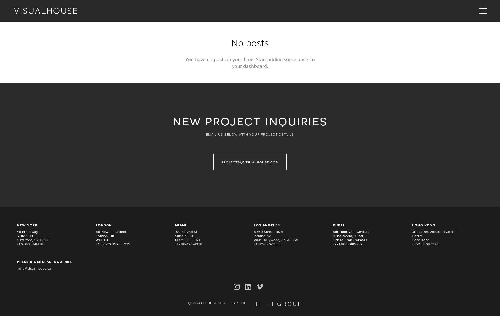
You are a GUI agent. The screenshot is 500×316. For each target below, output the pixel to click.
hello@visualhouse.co (34, 269)
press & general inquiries (44, 261)
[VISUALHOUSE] (45, 11)
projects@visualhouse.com (250, 162)
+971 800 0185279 (348, 244)
